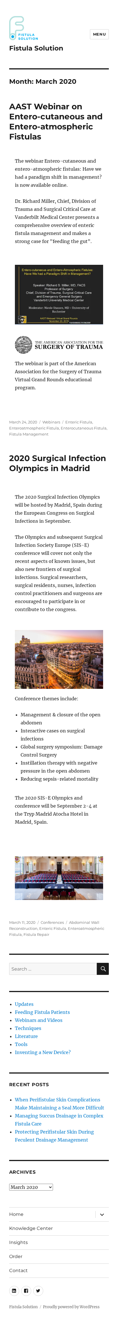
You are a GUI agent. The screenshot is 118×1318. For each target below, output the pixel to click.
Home (16, 1214)
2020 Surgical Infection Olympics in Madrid (57, 463)
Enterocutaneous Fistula (84, 428)
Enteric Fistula (78, 422)
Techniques (28, 1028)
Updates (24, 1004)
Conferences (52, 922)
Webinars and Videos (38, 1020)
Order (15, 1256)
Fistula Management (28, 434)
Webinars (51, 422)
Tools (21, 1044)
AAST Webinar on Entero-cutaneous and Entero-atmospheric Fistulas (56, 121)
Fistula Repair (36, 934)
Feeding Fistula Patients (42, 1012)
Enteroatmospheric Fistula (34, 428)
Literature (26, 1036)
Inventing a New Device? (43, 1052)
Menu (99, 34)
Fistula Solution (36, 48)
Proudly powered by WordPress (71, 1307)
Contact (18, 1270)
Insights (18, 1242)
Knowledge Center (31, 1228)
